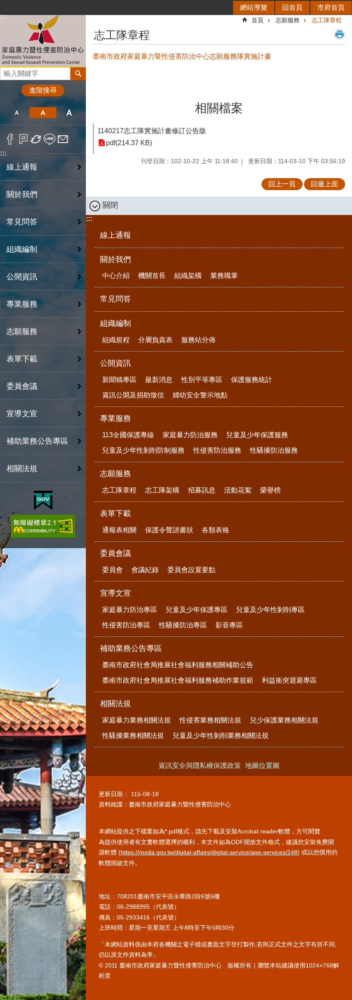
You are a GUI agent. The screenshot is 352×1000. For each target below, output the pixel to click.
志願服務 (288, 20)
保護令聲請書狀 (169, 530)
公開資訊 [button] (21, 276)
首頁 (258, 20)
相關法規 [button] (21, 468)
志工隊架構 (162, 490)
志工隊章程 (327, 20)
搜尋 (7, 71)
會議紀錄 (145, 569)
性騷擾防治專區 (183, 625)
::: (3, 153)
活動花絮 (238, 490)
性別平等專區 (201, 379)
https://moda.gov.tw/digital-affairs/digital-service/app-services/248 (209, 852)
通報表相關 (119, 530)
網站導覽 (253, 7)
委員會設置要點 (191, 569)
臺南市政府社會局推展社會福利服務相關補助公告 (177, 665)
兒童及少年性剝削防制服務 (143, 450)
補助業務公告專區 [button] (37, 441)
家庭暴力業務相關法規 (136, 720)
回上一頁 (282, 184)
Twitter (36, 139)
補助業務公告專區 (131, 648)
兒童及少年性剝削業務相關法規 (221, 735)
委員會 (112, 569)
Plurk (23, 139)
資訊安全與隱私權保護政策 (199, 765)
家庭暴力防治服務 (190, 435)
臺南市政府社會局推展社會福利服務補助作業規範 (177, 680)
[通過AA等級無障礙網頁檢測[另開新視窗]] (43, 526)
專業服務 (115, 418)
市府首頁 (331, 7)
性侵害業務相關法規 (210, 720)
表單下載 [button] (21, 359)
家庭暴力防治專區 (129, 609)
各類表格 (215, 530)
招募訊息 (201, 490)
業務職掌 (224, 275)
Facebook (10, 139)
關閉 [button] (110, 205)
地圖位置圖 (262, 765)
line (49, 139)
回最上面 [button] (324, 184)
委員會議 (115, 553)
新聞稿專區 (119, 379)
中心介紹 (116, 275)
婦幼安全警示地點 (200, 395)
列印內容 (339, 34)
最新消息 (159, 379)
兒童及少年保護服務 (257, 435)
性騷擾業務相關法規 (133, 735)
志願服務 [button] (21, 331)
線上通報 (21, 167)
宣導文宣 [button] (21, 413)
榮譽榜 (270, 490)
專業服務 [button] (21, 304)
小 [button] (16, 112)
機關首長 (152, 275)
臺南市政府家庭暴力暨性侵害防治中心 (43, 40)
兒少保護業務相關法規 (284, 720)
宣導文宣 (115, 593)
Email (63, 139)
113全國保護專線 (128, 435)
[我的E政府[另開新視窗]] (43, 500)
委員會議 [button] (21, 386)
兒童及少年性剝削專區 (270, 609)
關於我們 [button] (21, 194)
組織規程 (116, 339)
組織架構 (188, 275)
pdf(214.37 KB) (129, 142)
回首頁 (292, 7)
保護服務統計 (251, 379)
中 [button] (43, 112)
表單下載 (115, 513)
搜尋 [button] (78, 73)
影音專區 (229, 625)
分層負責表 (155, 339)
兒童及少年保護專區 (197, 609)
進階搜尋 (43, 90)
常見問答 (21, 222)
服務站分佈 (198, 339)
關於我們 (115, 259)
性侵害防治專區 (126, 625)
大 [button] (69, 112)
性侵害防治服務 (217, 450)
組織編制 (115, 323)
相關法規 (115, 703)
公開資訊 (115, 363)
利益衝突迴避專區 (289, 680)
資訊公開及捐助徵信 (133, 395)
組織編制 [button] (21, 249)
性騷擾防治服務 (274, 450)
